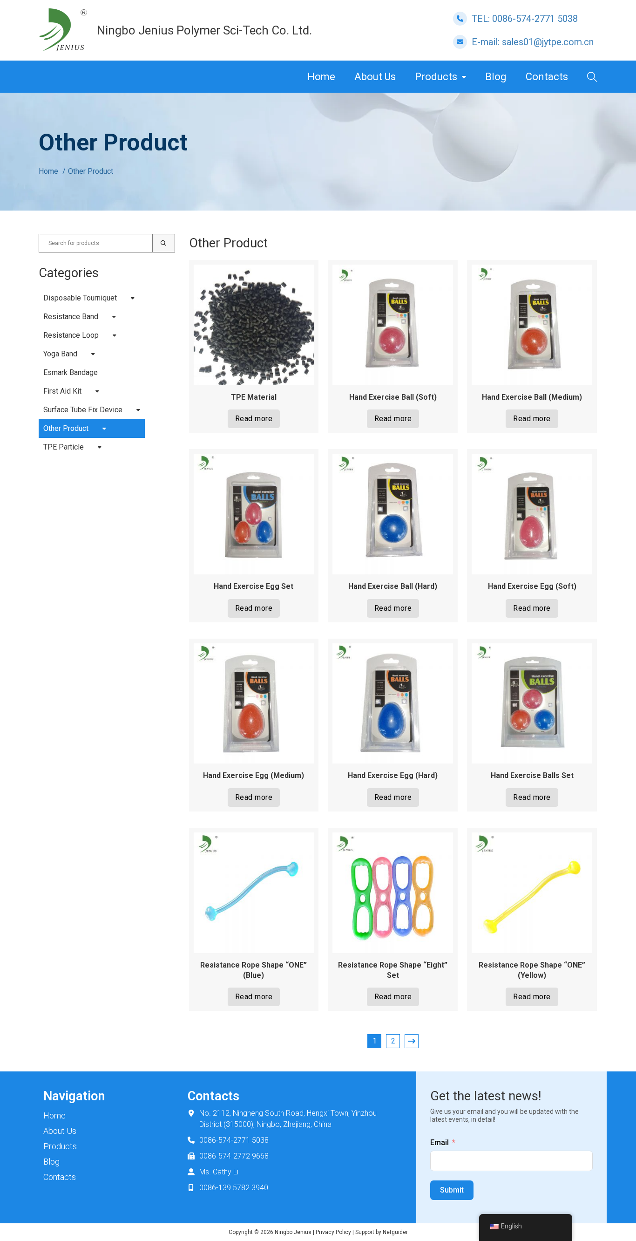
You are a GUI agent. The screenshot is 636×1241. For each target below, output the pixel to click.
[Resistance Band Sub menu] (114, 316)
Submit (452, 1190)
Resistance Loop (71, 335)
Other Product (65, 428)
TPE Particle (63, 447)
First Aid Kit (62, 391)
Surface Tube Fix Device (82, 409)
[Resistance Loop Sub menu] (114, 335)
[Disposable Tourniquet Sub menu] (132, 298)
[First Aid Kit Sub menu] (97, 391)
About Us (375, 76)
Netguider (395, 1232)
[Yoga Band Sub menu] (93, 354)
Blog (496, 76)
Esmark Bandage (70, 372)
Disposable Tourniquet (80, 297)
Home (321, 76)
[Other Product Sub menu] (104, 428)
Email (439, 1142)
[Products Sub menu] (464, 77)
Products (436, 76)
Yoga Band (60, 353)
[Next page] (412, 1041)
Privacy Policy (333, 1232)
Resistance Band (70, 316)
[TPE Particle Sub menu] (99, 447)
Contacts (547, 76)
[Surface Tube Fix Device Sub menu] (138, 410)
